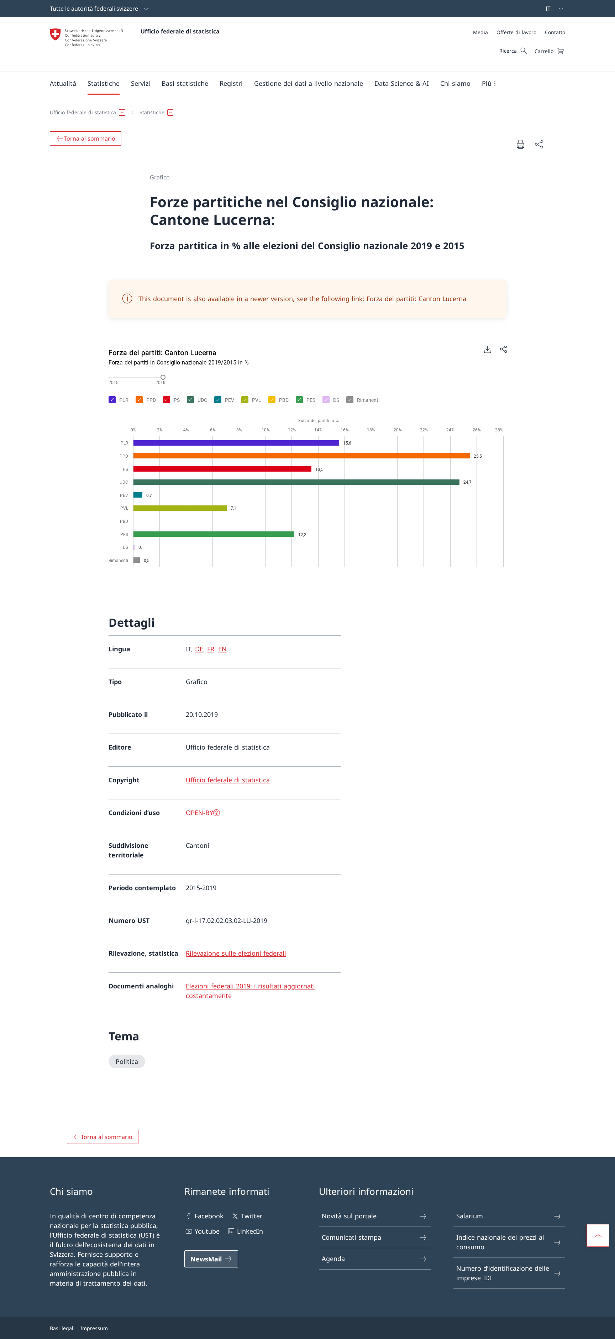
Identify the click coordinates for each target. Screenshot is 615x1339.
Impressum (94, 1328)
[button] (63, 83)
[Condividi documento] (539, 144)
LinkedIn (250, 1231)
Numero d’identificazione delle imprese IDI (502, 1273)
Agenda (333, 1258)
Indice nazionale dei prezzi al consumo (500, 1242)
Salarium (469, 1216)
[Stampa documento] (520, 144)
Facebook (209, 1216)
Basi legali (62, 1328)
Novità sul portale (349, 1216)
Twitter (251, 1216)
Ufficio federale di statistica (180, 31)
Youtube (207, 1231)
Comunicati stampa (351, 1237)
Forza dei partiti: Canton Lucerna (416, 298)
